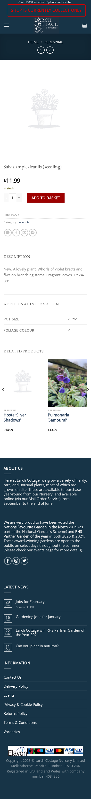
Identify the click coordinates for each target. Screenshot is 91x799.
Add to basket (46, 197)
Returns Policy (15, 713)
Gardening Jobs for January (38, 616)
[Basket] (84, 25)
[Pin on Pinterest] (32, 232)
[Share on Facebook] (16, 232)
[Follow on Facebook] (8, 561)
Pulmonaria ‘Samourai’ (58, 417)
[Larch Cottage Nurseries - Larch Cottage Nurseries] (46, 25)
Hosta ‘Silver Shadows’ (15, 417)
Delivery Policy (16, 686)
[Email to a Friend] (24, 232)
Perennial (53, 41)
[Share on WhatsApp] (8, 232)
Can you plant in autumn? (37, 646)
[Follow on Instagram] (16, 561)
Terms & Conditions (20, 722)
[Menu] (6, 25)
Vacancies (12, 731)
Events (9, 695)
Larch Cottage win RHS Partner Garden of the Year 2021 (50, 632)
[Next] (87, 399)
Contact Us (13, 677)
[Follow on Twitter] (24, 561)
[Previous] (3, 399)
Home (33, 41)
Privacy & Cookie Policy (23, 704)
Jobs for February (30, 601)
